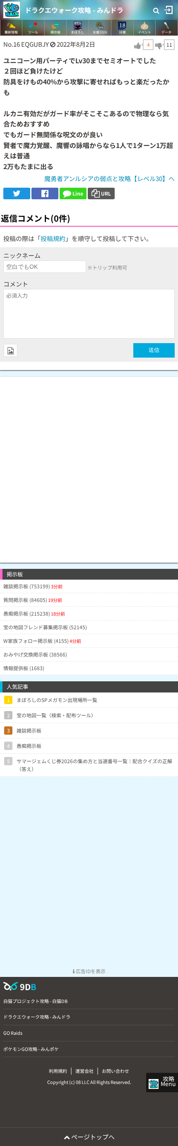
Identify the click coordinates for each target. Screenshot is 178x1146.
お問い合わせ (115, 1070)
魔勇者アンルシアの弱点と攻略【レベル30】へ (109, 178)
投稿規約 (53, 238)
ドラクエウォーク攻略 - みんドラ (74, 10)
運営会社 (84, 1070)
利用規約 (58, 1070)
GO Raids (12, 1032)
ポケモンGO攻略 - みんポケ (31, 1049)
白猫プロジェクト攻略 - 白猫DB (35, 1001)
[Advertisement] (89, 465)
